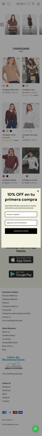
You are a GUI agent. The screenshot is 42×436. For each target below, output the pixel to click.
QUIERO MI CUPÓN (21, 231)
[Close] (38, 191)
